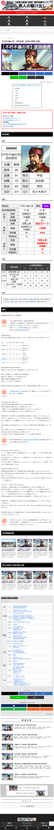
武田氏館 (23, 622)
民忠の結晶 (15, 597)
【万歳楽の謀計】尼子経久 (17, 391)
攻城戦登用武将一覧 (17, 629)
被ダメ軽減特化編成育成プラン (20, 652)
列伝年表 (9, 21)
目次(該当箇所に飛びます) (25, 85)
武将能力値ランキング (19, 680)
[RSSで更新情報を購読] (40, 709)
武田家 (9, 597)
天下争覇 (10, 632)
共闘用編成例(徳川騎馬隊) (19, 638)
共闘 (10, 637)
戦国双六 (15, 645)
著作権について (44, 823)
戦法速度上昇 (27, 658)
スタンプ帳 (27, 17)
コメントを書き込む (27, 806)
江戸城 (14, 622)
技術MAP (15, 663)
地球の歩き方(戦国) (8, 126)
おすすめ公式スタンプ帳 (18, 612)
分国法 (14, 664)
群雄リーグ (9, 641)
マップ (9, 611)
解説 (16, 100)
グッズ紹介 (45, 24)
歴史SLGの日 (16, 647)
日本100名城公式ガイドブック (11, 118)
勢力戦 (14, 626)
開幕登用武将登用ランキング (20, 682)
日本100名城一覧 (28, 611)
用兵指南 (27, 21)
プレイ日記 (9, 24)
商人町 (22, 664)
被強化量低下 (21, 658)
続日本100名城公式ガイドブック (12, 120)
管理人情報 (44, 825)
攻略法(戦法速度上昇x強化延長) (20, 637)
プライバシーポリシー (27, 823)
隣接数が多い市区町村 (18, 633)
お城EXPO (22, 616)
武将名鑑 (4, 597)
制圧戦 (9, 654)
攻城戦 (9, 628)
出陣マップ (9, 17)
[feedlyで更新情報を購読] (14, 709)
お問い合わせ (9, 825)
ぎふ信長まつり (16, 618)
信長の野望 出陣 (23, 597)
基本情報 (17, 88)
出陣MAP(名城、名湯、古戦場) (20, 610)
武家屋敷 (18, 667)
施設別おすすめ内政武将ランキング (22, 683)
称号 (17, 668)
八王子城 (27, 622)
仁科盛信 (4, 362)
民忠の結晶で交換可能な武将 (22, 105)
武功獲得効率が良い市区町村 (19, 632)
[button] (52, 30)
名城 (19, 611)
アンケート (27, 24)
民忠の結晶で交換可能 (21, 330)
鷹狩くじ (21, 670)
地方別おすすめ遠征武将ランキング (22, 684)
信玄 (6, 337)
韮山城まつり (31, 618)
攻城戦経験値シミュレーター (19, 628)
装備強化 (23, 667)
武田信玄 (4, 349)
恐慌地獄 (15, 661)
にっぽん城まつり (28, 615)
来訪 (10, 643)
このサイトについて (27, 825)
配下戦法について (17, 657)
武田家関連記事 (19, 103)
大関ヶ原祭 (21, 615)
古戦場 (22, 611)
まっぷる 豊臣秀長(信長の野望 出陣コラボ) (15, 124)
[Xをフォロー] (40, 705)
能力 (17, 90)
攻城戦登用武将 (16, 606)
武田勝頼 (4, 358)
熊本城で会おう (24, 618)
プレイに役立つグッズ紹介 (19, 676)
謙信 (12, 522)
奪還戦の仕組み (20, 626)
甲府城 (18, 622)
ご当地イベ (45, 17)
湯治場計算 (45, 21)
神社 (14, 667)
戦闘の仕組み (16, 641)
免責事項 (9, 823)
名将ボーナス (16, 673)
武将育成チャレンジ (17, 671)
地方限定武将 (16, 607)
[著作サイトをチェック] (14, 705)
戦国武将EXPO (16, 616)
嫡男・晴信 (14, 301)
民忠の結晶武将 (24, 606)
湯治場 (18, 664)
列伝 (17, 98)
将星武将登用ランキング (19, 679)
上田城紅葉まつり (30, 616)
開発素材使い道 (21, 663)
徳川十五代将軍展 (17, 619)
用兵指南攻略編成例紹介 (18, 651)
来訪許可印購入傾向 (17, 643)
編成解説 (22, 641)
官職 (14, 668)
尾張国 (14, 654)
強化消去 (15, 658)
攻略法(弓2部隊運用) (17, 635)
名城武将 (15, 611)
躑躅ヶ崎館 (33, 299)
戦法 (17, 93)
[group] (9, 548)
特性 (17, 95)
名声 (20, 668)
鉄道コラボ (15, 615)
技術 (10, 664)
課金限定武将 (22, 607)
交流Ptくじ (15, 670)
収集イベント (24, 645)
